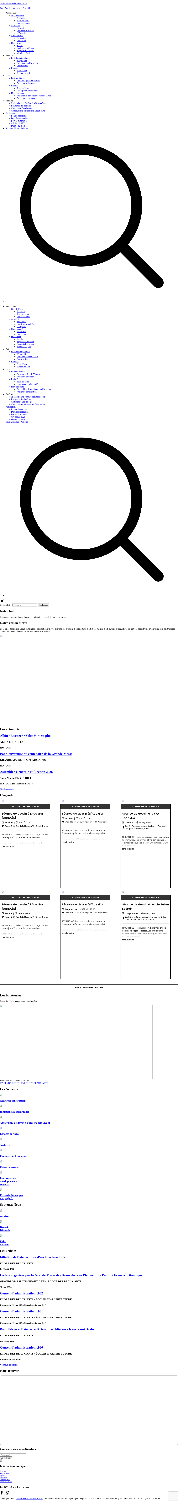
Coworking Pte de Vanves (28, 80)
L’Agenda (21, 33)
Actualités (15, 25)
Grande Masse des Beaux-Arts (13, 3)
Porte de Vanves (18, 78)
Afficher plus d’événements (89, 987)
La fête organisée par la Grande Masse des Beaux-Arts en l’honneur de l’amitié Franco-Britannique (71, 1275)
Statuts (20, 45)
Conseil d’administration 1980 (21, 1347)
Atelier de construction (27, 98)
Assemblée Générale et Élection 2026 (26, 772)
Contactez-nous (23, 23)
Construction (22, 65)
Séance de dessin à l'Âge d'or (82, 814)
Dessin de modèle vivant (27, 63)
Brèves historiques (19, 121)
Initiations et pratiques (20, 58)
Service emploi (23, 73)
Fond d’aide (22, 70)
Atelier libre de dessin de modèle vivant (34, 96)
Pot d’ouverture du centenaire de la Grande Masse (36, 754)
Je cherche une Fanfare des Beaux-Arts (28, 103)
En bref (14, 85)
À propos (21, 18)
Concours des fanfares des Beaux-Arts (28, 111)
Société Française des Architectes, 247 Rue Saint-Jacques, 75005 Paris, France (146, 827)
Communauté (17, 35)
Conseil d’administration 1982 (21, 1293)
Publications (11, 113)
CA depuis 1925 (18, 123)
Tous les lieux (23, 20)
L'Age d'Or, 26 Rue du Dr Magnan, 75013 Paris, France (26, 826)
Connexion (21, 40)
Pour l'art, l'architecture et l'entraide (15, 8)
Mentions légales (24, 53)
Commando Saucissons (21, 108)
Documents (16, 43)
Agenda (2, 1475)
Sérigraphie (22, 60)
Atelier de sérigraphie (26, 83)
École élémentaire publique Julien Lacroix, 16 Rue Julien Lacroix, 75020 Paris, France (145, 918)
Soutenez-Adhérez (6, 1482)
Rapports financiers (25, 50)
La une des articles (19, 116)
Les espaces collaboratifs (27, 90)
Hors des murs (17, 93)
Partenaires (21, 38)
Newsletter (21, 28)
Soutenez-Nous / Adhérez (17, 128)
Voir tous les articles (9, 1365)
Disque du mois (18, 126)
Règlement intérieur (25, 48)
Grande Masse (17, 15)
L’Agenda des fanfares (21, 106)
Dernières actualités (25, 30)
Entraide (14, 68)
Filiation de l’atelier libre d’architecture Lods (32, 1257)
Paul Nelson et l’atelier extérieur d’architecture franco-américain (47, 1329)
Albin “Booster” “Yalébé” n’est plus (25, 735)
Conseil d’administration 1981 (21, 1311)
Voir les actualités (7, 789)
